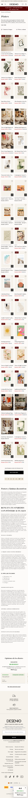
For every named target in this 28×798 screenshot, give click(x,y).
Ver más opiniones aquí (14, 686)
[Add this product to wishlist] (12, 36)
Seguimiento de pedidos (20, 751)
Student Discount (9, 763)
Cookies (17, 756)
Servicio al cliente (19, 749)
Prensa (11, 749)
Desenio (3, 12)
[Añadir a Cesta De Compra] (25, 49)
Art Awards (10, 770)
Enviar (14, 737)
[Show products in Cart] (25, 4)
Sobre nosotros (9, 746)
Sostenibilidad (9, 756)
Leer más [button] (3, 25)
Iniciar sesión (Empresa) (7, 772)
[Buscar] (5, 4)
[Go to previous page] (6, 479)
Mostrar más (14, 472)
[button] (20, 791)
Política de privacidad (17, 740)
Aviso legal (10, 751)
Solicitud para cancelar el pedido (20, 762)
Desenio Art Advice (19, 746)
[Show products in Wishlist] (22, 4)
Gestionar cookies (19, 765)
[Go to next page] (22, 479)
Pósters (9, 12)
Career (11, 754)
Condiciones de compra (20, 754)
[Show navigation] (2, 4)
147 (19, 479)
